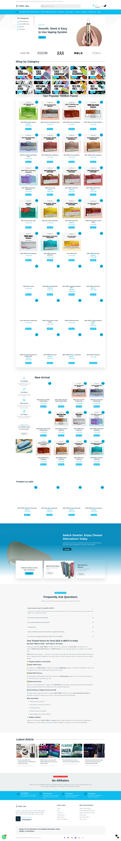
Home (17, 12)
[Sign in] (94, 5)
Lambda (77, 12)
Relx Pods (84, 12)
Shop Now (20, 77)
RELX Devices (92, 12)
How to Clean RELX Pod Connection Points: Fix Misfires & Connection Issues (27, 761)
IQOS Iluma (61, 12)
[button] (4, 837)
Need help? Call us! (27, 817)
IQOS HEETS (23, 12)
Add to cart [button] (28, 129)
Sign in (96, 5)
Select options (93, 363)
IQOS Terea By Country (33, 12)
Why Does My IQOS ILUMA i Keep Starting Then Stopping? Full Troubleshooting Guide (94, 761)
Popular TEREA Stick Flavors (48, 12)
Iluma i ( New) (69, 12)
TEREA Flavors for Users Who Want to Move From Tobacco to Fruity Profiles (48, 761)
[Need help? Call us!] (18, 818)
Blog (99, 12)
